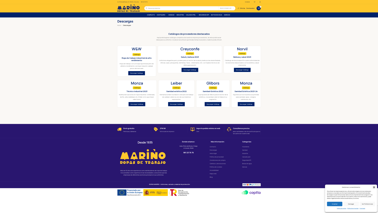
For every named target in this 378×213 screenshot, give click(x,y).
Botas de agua (247, 163)
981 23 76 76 (144, 2)
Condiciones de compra (217, 160)
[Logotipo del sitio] (128, 8)
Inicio (119, 25)
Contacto (213, 147)
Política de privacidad (353, 208)
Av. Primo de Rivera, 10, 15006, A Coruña (128, 2)
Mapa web (213, 174)
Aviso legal (362, 208)
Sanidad (244, 150)
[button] (374, 187)
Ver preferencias (367, 204)
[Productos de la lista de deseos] (254, 2)
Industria (245, 153)
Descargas (213, 150)
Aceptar (334, 204)
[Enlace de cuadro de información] (134, 130)
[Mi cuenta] (260, 2)
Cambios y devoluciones (218, 163)
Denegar (351, 204)
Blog (211, 177)
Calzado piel (246, 157)
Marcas (244, 167)
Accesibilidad (214, 170)
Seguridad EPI (246, 160)
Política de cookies (341, 208)
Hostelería (245, 147)
